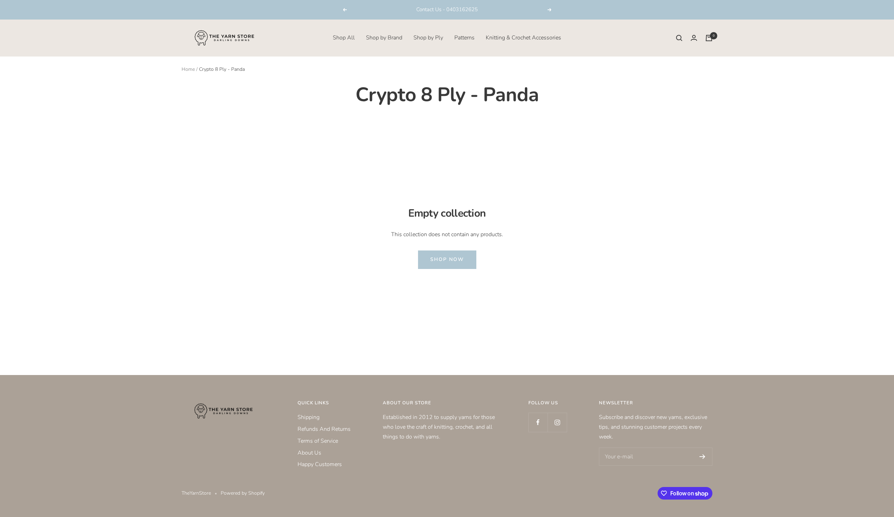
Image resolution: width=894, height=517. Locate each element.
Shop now (447, 259)
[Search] (679, 38)
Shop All (344, 38)
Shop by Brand (384, 38)
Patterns (464, 38)
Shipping (309, 417)
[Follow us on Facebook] (538, 422)
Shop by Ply (428, 38)
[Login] (694, 38)
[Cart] (708, 38)
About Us (309, 453)
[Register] (702, 456)
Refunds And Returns (324, 429)
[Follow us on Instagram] (557, 422)
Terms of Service (318, 441)
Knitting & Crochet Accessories (523, 38)
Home (188, 69)
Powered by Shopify (243, 493)
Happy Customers (320, 464)
